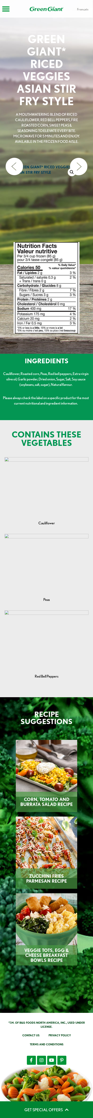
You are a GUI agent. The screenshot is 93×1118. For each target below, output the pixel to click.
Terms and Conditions (46, 1044)
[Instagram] (41, 1060)
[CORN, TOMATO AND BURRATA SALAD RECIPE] (46, 768)
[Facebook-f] (31, 1060)
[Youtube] (51, 1060)
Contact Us (31, 1035)
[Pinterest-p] (61, 1060)
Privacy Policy (60, 1035)
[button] (72, 172)
